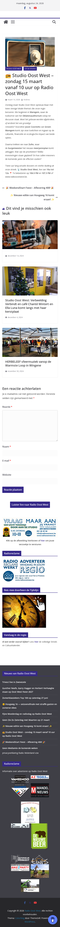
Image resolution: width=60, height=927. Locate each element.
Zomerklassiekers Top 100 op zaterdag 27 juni (25, 698)
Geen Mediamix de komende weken (20, 748)
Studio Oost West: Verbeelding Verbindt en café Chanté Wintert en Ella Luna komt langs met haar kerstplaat (29, 305)
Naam (6, 446)
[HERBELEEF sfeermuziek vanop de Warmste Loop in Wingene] (30, 329)
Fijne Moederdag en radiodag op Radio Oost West (27, 713)
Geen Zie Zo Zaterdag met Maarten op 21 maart (26, 720)
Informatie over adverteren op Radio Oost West (24, 771)
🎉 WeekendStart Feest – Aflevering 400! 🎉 (30, 187)
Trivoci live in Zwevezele (14, 682)
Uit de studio (30, 69)
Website (6, 474)
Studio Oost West (13, 69)
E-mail (6, 460)
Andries (26, 99)
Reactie (7, 406)
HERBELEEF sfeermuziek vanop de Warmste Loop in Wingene (28, 363)
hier (43, 540)
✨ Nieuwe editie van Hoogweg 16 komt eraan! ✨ (32, 197)
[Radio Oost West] (5, 21)
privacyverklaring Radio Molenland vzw (20, 753)
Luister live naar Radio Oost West (30, 504)
